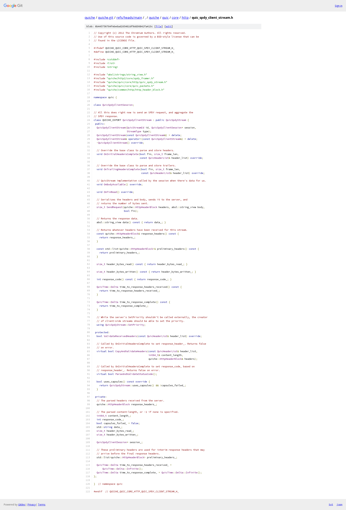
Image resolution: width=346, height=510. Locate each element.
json (339, 504)
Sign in (338, 5)
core (175, 17)
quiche (90, 17)
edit (169, 26)
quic (165, 17)
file (158, 26)
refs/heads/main (129, 17)
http (185, 17)
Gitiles (21, 504)
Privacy (31, 504)
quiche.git (105, 17)
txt (331, 504)
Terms (41, 504)
